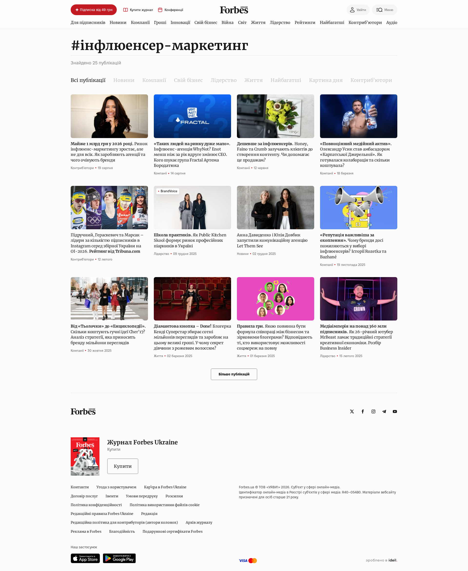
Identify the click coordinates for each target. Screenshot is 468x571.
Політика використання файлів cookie (165, 505)
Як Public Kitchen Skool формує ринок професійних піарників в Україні (190, 240)
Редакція (149, 513)
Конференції (174, 9)
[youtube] (395, 411)
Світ (242, 22)
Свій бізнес (206, 22)
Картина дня (326, 80)
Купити (123, 466)
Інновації (180, 22)
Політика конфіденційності (96, 505)
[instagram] (373, 411)
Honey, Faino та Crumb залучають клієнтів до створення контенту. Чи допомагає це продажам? (275, 151)
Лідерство (280, 22)
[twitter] (352, 411)
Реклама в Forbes (86, 531)
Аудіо (391, 22)
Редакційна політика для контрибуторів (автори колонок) (124, 522)
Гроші (160, 22)
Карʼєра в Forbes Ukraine (165, 487)
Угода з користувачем (116, 487)
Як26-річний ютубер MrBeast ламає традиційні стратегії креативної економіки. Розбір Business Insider (356, 337)
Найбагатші (332, 22)
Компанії (140, 22)
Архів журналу (199, 522)
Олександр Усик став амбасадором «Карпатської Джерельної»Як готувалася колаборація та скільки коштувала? (355, 154)
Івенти (112, 496)
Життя (258, 22)
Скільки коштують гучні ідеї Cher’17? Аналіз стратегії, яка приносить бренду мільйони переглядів (108, 334)
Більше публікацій (234, 374)
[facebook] (362, 411)
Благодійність (122, 531)
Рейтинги (305, 22)
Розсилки (174, 496)
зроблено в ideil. (381, 560)
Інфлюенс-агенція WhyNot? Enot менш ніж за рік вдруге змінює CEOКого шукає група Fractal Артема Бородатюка (192, 154)
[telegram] (384, 411)
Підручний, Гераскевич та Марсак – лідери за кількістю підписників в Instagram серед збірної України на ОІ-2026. (107, 243)
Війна (228, 22)
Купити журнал (141, 9)
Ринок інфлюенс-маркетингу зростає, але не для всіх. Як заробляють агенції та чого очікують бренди (109, 151)
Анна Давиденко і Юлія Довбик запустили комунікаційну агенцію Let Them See (272, 240)
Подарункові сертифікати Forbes (173, 531)
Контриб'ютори (365, 22)
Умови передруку (142, 496)
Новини (118, 22)
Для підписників (88, 22)
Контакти (80, 487)
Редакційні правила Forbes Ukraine (102, 513)
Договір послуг (84, 496)
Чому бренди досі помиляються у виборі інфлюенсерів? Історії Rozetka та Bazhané (353, 245)
